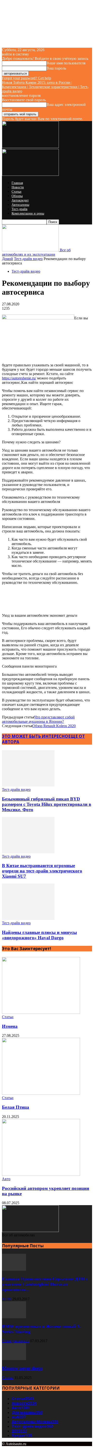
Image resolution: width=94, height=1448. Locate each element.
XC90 (6, 1299)
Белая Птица (15, 1107)
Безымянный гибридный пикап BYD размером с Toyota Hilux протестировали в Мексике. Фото (46, 804)
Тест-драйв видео (28, 259)
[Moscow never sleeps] (14, 1359)
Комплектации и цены (28, 213)
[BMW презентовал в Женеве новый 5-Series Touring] (14, 1317)
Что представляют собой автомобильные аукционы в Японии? (38, 719)
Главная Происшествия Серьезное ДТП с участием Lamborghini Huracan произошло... (45, 1284)
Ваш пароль (56, 68)
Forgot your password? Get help (26, 78)
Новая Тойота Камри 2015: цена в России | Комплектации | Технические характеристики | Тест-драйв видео (45, 86)
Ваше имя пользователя (66, 63)
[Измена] (41, 1012)
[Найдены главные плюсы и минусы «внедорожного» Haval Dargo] (28, 919)
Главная (17, 183)
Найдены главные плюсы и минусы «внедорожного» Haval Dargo (39, 935)
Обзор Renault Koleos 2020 (54, 726)
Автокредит (20, 200)
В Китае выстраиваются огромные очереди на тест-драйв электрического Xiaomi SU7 (42, 871)
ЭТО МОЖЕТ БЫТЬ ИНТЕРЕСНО (35, 736)
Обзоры (17, 196)
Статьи (16, 191)
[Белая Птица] (41, 1093)
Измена (10, 1026)
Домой (7, 259)
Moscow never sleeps (22, 1368)
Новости (18, 187)
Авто (6, 1179)
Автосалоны (20, 205)
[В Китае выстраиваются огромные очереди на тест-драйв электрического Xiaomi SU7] (28, 852)
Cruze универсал (15, 1341)
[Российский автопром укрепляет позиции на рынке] (41, 1174)
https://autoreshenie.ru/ (19, 378)
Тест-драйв (19, 209)
